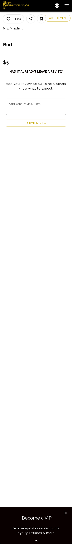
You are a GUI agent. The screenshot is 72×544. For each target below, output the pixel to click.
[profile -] (57, 5)
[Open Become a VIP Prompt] (36, 540)
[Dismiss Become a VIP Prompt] (65, 513)
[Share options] (30, 19)
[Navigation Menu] (66, 6)
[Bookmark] (41, 19)
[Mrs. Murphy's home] (20, 6)
